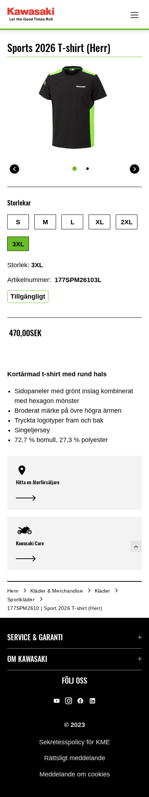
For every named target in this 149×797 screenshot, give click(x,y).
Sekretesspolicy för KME (74, 742)
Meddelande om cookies (74, 773)
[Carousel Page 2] (87, 169)
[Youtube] (56, 701)
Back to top (136, 546)
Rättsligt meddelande (74, 758)
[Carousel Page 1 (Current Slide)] (74, 168)
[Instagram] (68, 701)
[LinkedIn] (92, 701)
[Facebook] (80, 701)
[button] (18, 222)
